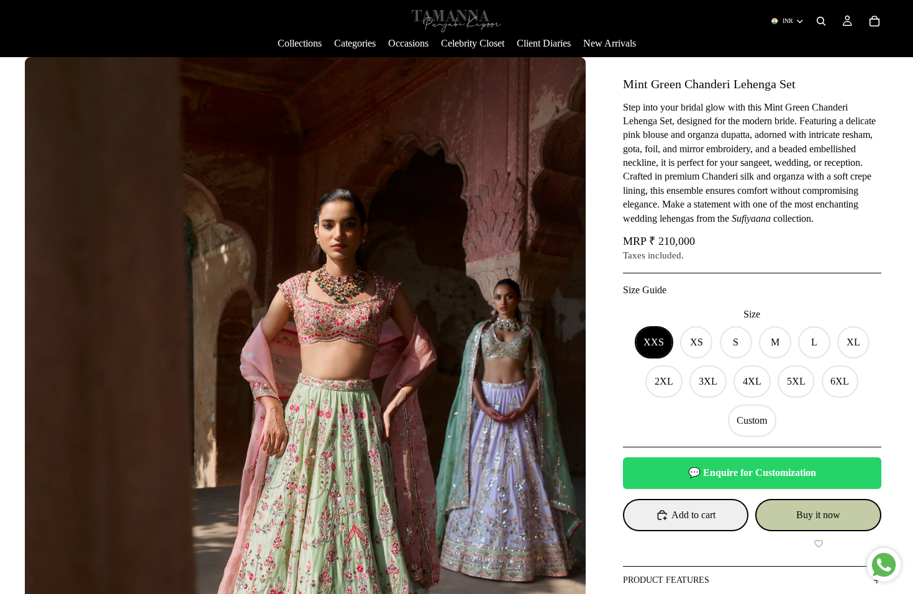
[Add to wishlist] (818, 543)
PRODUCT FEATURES (666, 580)
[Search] (821, 21)
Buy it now (818, 514)
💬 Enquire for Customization (752, 472)
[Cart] (874, 21)
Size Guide (644, 290)
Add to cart (693, 514)
